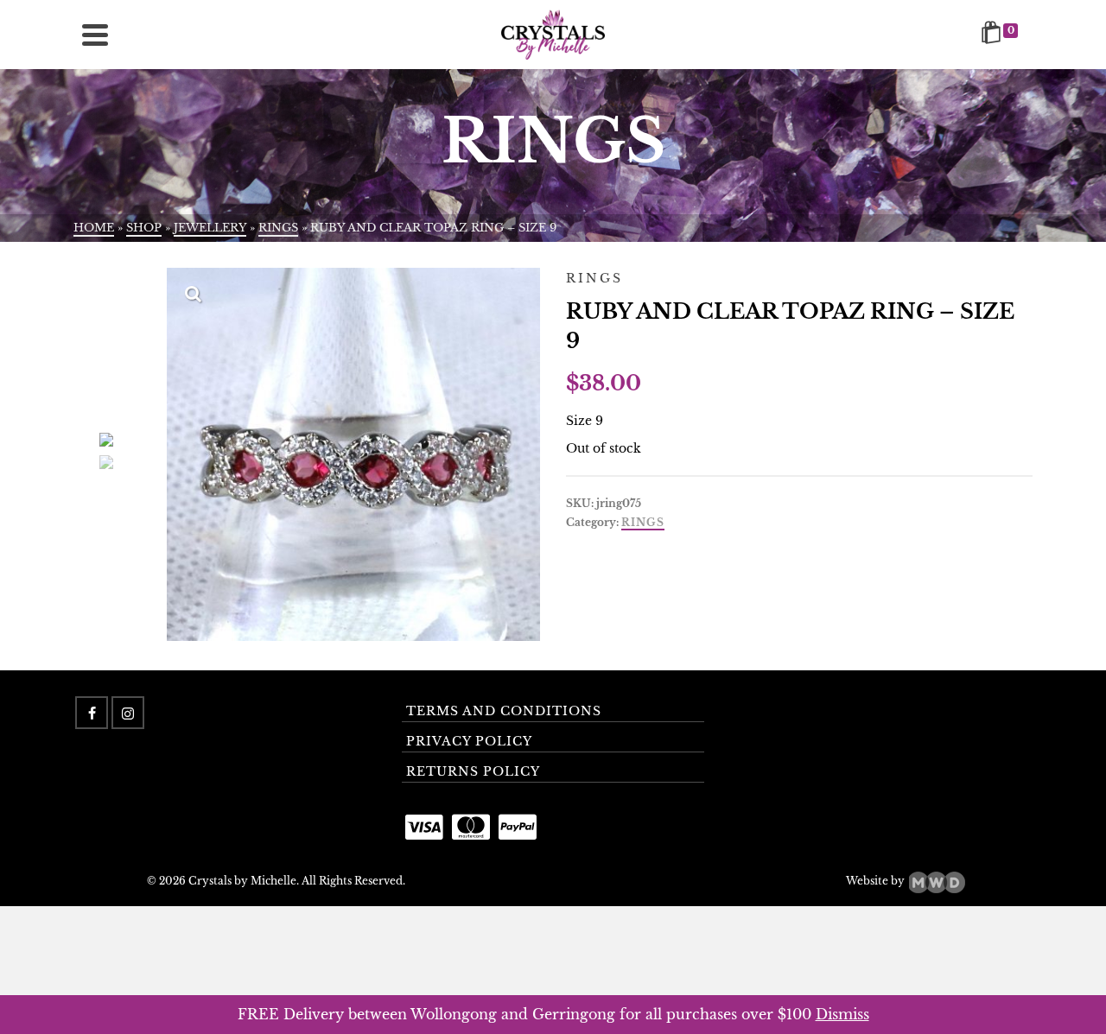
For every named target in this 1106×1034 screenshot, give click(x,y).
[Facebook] (91, 712)
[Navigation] (95, 34)
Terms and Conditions (503, 711)
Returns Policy (473, 771)
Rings (642, 522)
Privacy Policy (469, 741)
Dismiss (842, 1014)
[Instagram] (127, 712)
